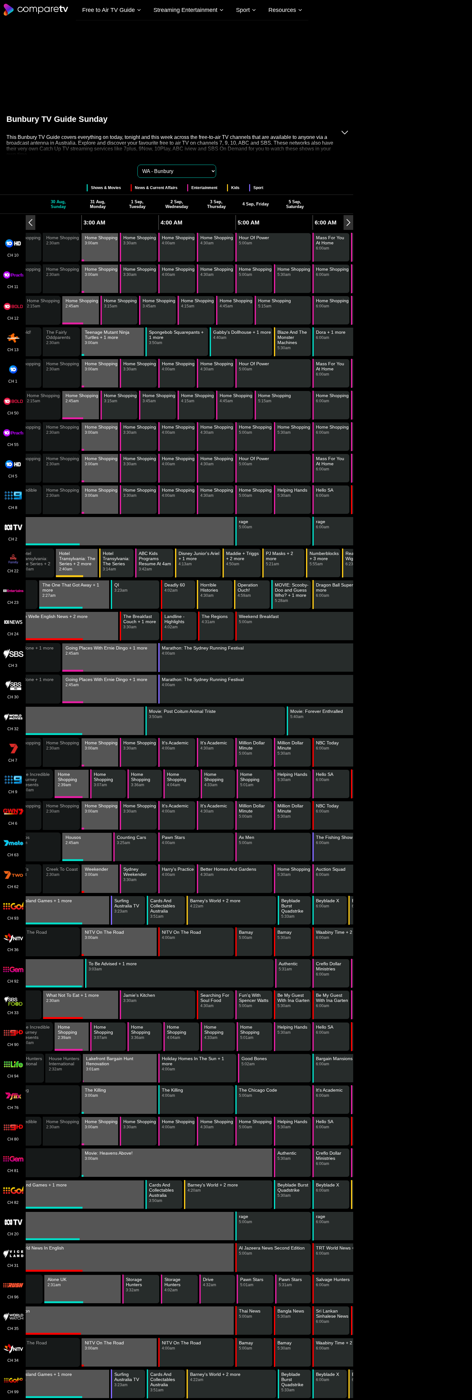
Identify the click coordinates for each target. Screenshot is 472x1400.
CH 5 (12, 476)
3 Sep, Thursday (216, 204)
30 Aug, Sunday (58, 204)
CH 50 (13, 413)
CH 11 (12, 287)
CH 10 (13, 255)
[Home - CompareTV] (36, 15)
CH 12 (13, 318)
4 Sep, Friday (255, 204)
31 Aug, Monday (98, 204)
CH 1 (12, 381)
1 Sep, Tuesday (137, 204)
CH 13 (13, 350)
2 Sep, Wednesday (176, 204)
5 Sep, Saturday (295, 204)
